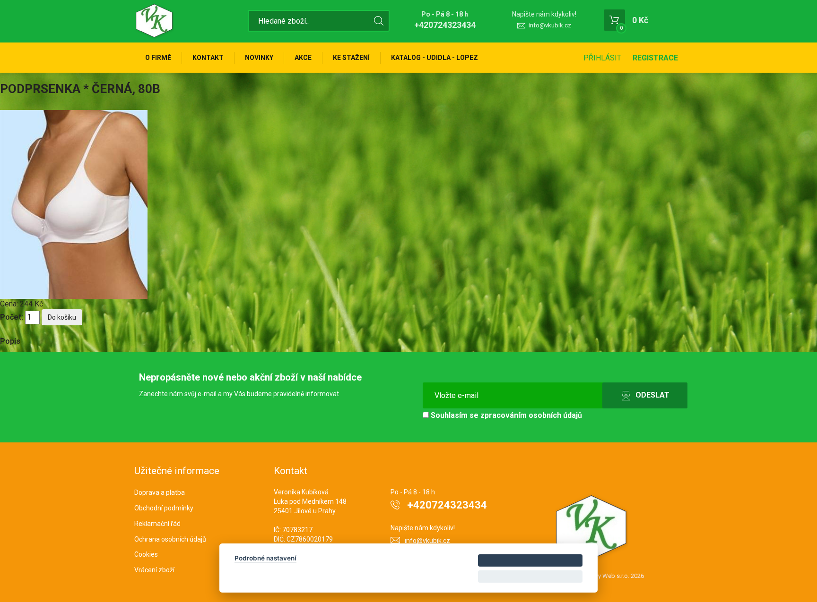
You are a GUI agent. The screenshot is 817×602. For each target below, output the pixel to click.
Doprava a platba (159, 492)
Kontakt (208, 57)
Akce (303, 57)
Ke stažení (351, 57)
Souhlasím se (505, 415)
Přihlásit (602, 57)
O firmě (158, 57)
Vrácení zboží (154, 570)
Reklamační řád (157, 523)
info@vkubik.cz (550, 25)
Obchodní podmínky (163, 508)
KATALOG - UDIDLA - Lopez (434, 57)
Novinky (259, 57)
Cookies (146, 554)
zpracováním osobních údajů (531, 415)
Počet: (11, 317)
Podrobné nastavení (265, 558)
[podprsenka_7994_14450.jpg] (74, 203)
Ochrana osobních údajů (170, 539)
